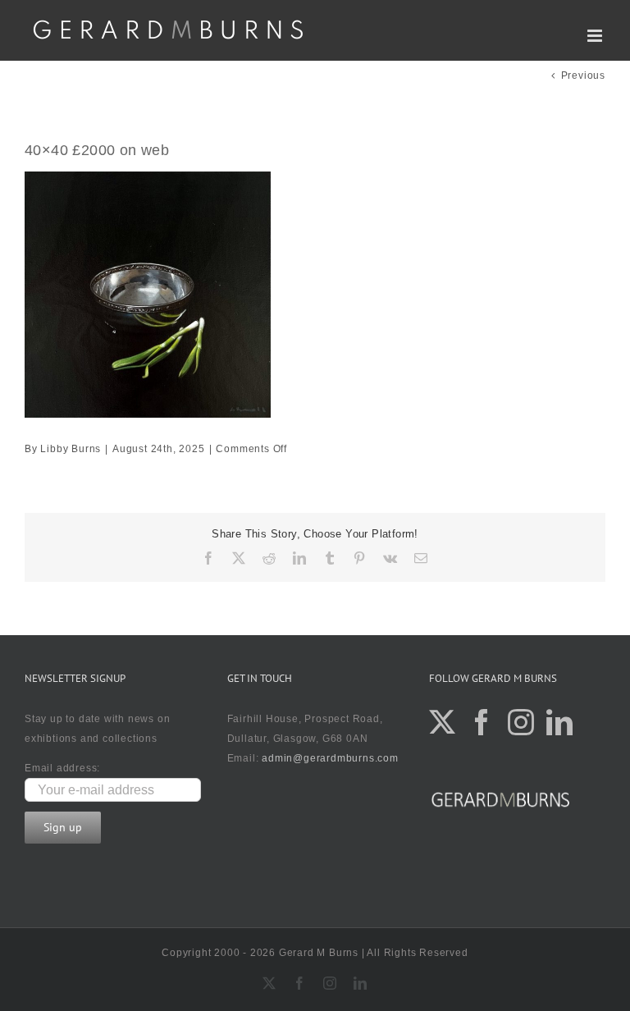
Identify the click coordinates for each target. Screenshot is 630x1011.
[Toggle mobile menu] (596, 35)
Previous (583, 75)
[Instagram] (521, 722)
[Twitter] (442, 722)
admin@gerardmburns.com (330, 758)
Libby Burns (70, 449)
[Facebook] (481, 722)
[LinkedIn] (559, 722)
